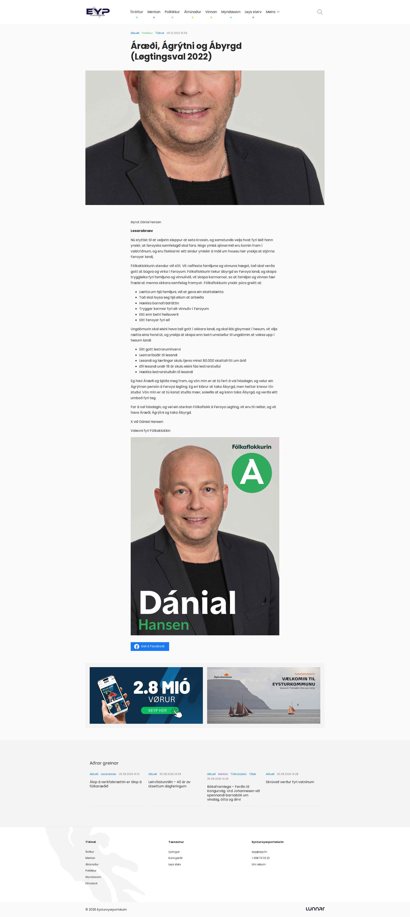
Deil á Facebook (153, 646)
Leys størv (253, 12)
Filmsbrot (91, 883)
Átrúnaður (192, 12)
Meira (270, 12)
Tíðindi (159, 33)
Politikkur (172, 12)
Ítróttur (136, 12)
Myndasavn (230, 12)
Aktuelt (135, 33)
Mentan (153, 12)
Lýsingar (174, 852)
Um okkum (259, 864)
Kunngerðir (175, 858)
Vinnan (211, 12)
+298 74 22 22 (261, 858)
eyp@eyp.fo (259, 852)
